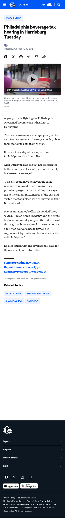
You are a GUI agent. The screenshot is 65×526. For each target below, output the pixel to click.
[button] (4, 4)
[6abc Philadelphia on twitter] (14, 477)
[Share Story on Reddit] (21, 57)
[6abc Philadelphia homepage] (13, 4)
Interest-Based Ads (25, 504)
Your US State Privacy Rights (39, 501)
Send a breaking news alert (22, 262)
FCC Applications (10, 508)
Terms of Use (8, 504)
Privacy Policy (9, 498)
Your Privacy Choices (27, 498)
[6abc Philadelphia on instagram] (22, 477)
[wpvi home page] (7, 430)
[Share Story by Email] (36, 57)
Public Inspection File (46, 504)
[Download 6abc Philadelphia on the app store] (11, 486)
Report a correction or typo (22, 267)
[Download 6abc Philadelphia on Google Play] (29, 486)
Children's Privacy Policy (13, 501)
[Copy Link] (44, 57)
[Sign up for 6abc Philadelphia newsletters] (30, 477)
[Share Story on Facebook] (5, 57)
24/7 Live (23, 4)
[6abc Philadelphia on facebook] (6, 477)
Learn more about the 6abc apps (25, 271)
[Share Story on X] (13, 57)
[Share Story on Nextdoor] (29, 57)
